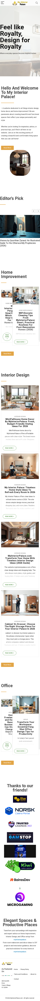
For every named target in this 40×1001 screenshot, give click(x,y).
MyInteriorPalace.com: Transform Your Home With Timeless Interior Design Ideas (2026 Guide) (20, 559)
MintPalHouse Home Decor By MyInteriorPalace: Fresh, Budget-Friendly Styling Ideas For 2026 (20, 423)
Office (11, 712)
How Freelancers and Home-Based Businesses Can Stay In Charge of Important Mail (10, 724)
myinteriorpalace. (20, 940)
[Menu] (2, 3)
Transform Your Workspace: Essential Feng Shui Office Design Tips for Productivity (25, 728)
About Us (33, 974)
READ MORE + (7, 336)
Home (16, 969)
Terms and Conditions (21, 974)
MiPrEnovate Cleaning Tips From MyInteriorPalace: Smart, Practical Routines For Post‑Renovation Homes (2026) (25, 321)
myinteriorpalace (20, 952)
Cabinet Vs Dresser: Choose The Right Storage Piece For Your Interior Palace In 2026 (19, 243)
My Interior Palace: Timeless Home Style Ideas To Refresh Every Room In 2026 (20, 490)
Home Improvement (26, 310)
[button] (38, 211)
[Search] (36, 3)
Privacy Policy (25, 969)
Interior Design (20, 416)
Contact (16, 979)
